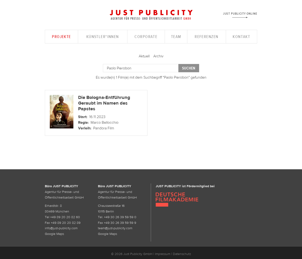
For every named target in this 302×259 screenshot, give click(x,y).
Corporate (145, 36)
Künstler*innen (102, 36)
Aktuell (144, 56)
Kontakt (241, 36)
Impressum (162, 254)
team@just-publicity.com (115, 228)
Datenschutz (182, 254)
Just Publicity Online (240, 13)
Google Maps (54, 234)
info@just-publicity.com (61, 228)
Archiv (158, 56)
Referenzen (206, 36)
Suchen (188, 68)
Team (176, 36)
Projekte (61, 36)
